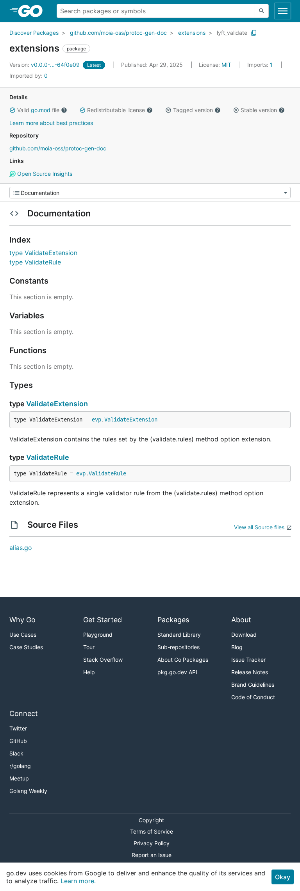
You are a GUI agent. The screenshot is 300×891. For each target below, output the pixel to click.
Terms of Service (151, 831)
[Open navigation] (283, 11)
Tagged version (192, 110)
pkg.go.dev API (177, 672)
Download (244, 634)
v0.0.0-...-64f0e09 (45, 64)
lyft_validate (232, 32)
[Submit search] (262, 11)
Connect (23, 713)
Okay (282, 877)
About (241, 620)
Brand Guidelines (252, 684)
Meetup (19, 778)
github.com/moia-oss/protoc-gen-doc (118, 32)
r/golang (20, 765)
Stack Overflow (103, 659)
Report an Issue (151, 855)
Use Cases (22, 634)
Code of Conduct (253, 697)
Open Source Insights (44, 173)
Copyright (151, 820)
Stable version (259, 110)
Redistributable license (116, 110)
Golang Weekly (28, 790)
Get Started (102, 620)
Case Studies (26, 647)
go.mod (40, 110)
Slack (16, 753)
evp (96, 419)
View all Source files (259, 527)
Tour (89, 647)
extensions (191, 32)
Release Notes (249, 672)
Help (89, 672)
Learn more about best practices (51, 123)
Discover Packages (34, 32)
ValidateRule (47, 457)
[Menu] (150, 192)
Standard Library (179, 634)
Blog (237, 647)
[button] (12, 110)
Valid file (38, 110)
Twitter (18, 728)
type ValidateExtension (43, 253)
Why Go (22, 620)
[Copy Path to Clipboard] (253, 32)
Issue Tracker (248, 659)
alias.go (20, 548)
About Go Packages (182, 659)
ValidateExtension (57, 404)
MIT (226, 64)
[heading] (33, 11)
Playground (97, 634)
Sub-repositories (178, 647)
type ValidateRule (35, 262)
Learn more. (78, 881)
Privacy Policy (152, 843)
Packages (173, 620)
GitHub (18, 740)
